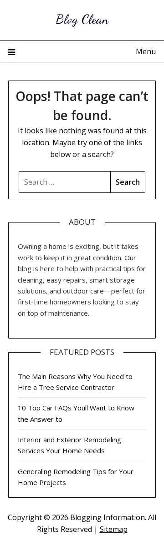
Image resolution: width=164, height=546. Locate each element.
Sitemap (114, 529)
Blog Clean (82, 19)
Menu (146, 51)
